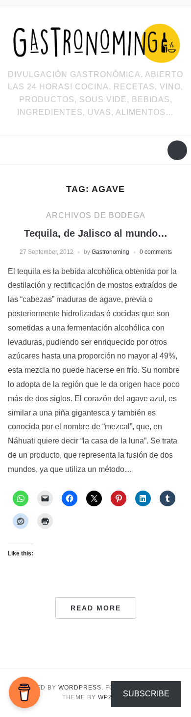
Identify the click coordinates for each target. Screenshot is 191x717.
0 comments (156, 251)
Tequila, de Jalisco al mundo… (95, 233)
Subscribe (146, 693)
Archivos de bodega (95, 215)
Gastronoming (110, 251)
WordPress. (80, 687)
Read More (96, 608)
